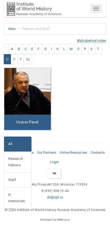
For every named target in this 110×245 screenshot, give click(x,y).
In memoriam (16, 198)
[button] (91, 41)
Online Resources (73, 152)
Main (12, 29)
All (10, 144)
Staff (12, 180)
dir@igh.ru (55, 197)
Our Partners (46, 152)
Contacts (98, 152)
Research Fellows (15, 162)
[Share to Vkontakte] (54, 173)
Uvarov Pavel (27, 122)
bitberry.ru (63, 219)
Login (54, 162)
